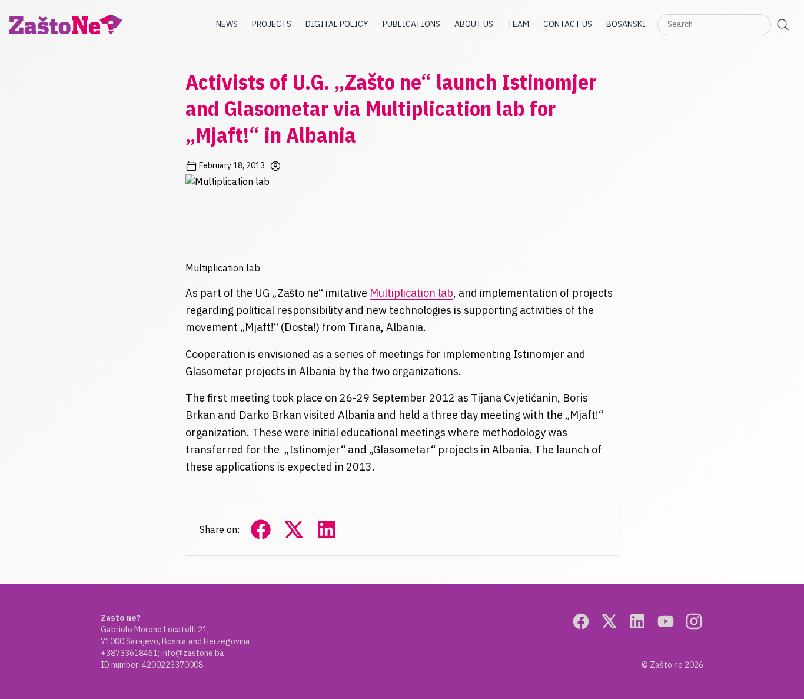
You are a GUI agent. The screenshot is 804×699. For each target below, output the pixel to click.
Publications (411, 24)
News (227, 24)
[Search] (783, 24)
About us (473, 24)
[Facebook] (581, 621)
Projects (271, 24)
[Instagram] (694, 621)
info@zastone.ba (192, 653)
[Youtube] (665, 621)
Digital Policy (336, 24)
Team (518, 24)
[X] (609, 621)
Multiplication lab (411, 293)
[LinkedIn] (637, 621)
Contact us (567, 24)
